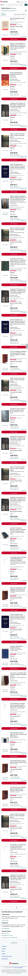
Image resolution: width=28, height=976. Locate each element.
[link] (25, 11)
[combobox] (16, 5)
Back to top (14, 942)
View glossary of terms (7, 935)
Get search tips (5, 933)
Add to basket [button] (14, 39)
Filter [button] (4, 14)
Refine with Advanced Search (10, 10)
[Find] (26, 5)
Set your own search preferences (9, 937)
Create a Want (5, 920)
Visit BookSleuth (5, 928)
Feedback (26, 346)
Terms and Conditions (19, 967)
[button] (23, 36)
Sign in (22, 1)
